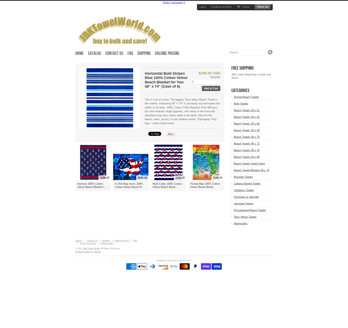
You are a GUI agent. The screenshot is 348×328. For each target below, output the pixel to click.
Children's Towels (244, 190)
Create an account (221, 6)
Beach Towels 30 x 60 (247, 123)
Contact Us (114, 53)
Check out (262, 6)
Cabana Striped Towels (247, 183)
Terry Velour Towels (245, 216)
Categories (240, 90)
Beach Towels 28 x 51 (247, 110)
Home (79, 53)
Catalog (94, 53)
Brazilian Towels (243, 176)
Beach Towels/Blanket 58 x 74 (251, 170)
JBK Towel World (91, 248)
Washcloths (241, 223)
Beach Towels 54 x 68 (247, 156)
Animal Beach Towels (246, 97)
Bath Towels (241, 103)
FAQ (130, 53)
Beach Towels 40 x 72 (247, 143)
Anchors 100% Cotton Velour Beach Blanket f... (92, 185)
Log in (202, 6)
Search (78, 240)
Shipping (144, 53)
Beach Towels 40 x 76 (247, 150)
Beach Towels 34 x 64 (247, 130)
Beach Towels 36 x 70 (247, 136)
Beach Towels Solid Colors (249, 163)
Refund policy (107, 243)
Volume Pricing (167, 53)
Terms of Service (88, 243)
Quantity (215, 77)
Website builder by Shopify (88, 251)
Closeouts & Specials (246, 196)
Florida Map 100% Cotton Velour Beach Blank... (205, 185)
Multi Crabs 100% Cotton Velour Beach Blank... (167, 185)
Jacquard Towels (243, 203)
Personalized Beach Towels (250, 210)
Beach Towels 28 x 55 (247, 116)
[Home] (120, 43)
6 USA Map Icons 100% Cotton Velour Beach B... (129, 185)
